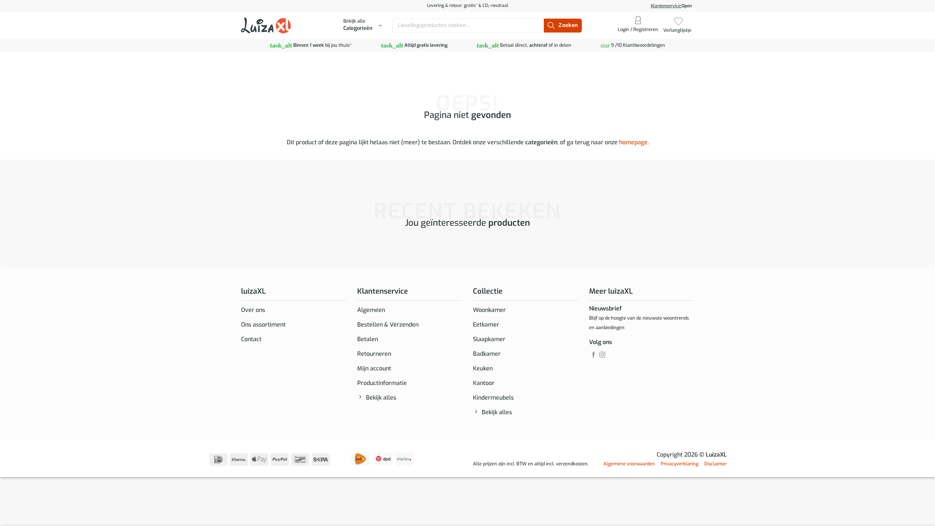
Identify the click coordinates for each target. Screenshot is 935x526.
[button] (362, 26)
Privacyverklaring (679, 464)
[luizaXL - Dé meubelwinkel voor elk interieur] (266, 25)
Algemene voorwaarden (629, 464)
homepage (633, 142)
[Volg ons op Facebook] (593, 355)
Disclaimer (715, 464)
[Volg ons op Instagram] (602, 355)
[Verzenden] (562, 26)
